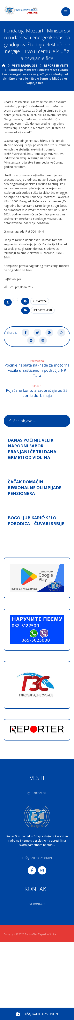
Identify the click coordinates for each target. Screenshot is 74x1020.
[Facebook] (32, 870)
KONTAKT (39, 904)
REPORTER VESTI (43, 310)
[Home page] (3, 65)
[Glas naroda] (21, 10)
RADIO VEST (39, 793)
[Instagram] (42, 870)
